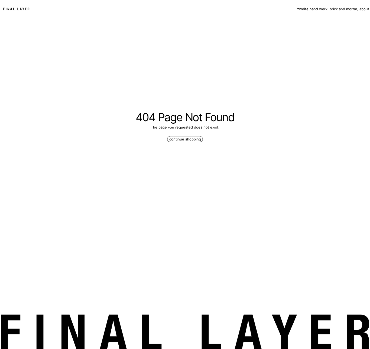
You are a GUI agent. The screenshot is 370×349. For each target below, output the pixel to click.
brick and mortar (343, 9)
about (364, 9)
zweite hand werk (312, 9)
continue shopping (185, 139)
